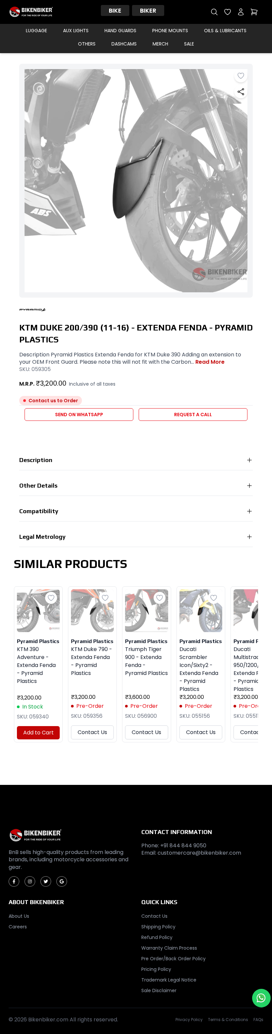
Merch (160, 44)
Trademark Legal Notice (168, 980)
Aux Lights (76, 30)
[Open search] (214, 12)
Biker (148, 10)
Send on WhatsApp (79, 414)
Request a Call (193, 414)
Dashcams (124, 44)
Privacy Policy (189, 1019)
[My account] (241, 12)
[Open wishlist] (228, 12)
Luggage (36, 30)
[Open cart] (254, 12)
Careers (18, 926)
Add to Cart (38, 732)
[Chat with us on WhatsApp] (261, 998)
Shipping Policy (158, 926)
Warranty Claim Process (169, 948)
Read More (210, 362)
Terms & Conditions (228, 1019)
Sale (189, 44)
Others (87, 44)
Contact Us (92, 732)
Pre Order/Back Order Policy (173, 958)
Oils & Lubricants (225, 30)
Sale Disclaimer (158, 990)
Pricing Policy (156, 969)
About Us (19, 916)
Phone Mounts (170, 30)
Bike (115, 10)
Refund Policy (156, 937)
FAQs (258, 1019)
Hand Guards (120, 30)
